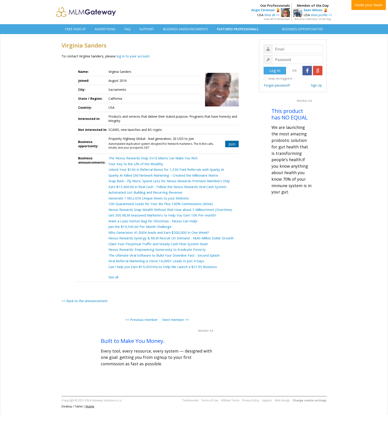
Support (267, 400)
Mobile (90, 406)
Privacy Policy (250, 400)
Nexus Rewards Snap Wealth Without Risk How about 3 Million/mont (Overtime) (170, 209)
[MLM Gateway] (86, 15)
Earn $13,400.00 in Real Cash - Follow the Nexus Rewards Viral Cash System (167, 186)
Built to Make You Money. (133, 340)
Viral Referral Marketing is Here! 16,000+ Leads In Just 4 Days (156, 261)
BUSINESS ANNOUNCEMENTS (185, 29)
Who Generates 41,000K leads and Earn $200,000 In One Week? (158, 232)
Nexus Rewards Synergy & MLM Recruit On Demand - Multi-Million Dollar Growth (171, 238)
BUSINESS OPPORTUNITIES (302, 29)
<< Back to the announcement (85, 301)
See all (113, 277)
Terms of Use (209, 400)
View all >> (272, 15)
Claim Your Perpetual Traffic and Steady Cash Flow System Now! (158, 244)
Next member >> (175, 319)
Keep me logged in (280, 78)
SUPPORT (146, 29)
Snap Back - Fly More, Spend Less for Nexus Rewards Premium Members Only (169, 181)
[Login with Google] (317, 70)
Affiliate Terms (230, 400)
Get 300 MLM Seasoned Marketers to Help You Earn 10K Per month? (162, 215)
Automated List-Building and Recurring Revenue (145, 192)
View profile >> (321, 15)
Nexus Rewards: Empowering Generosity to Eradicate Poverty (157, 249)
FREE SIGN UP (75, 29)
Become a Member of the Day (313, 19)
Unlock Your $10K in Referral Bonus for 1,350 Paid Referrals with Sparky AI (166, 169)
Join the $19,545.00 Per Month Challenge (140, 226)
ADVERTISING (105, 29)
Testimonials (190, 400)
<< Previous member (141, 319)
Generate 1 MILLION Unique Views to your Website (148, 198)
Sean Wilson (313, 10)
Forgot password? (277, 85)
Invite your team (368, 4)
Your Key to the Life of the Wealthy (135, 164)
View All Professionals (277, 19)
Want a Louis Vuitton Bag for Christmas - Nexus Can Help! (152, 221)
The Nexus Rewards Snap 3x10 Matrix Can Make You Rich (153, 158)
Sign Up (316, 85)
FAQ (127, 29)
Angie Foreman (263, 10)
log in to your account (133, 56)
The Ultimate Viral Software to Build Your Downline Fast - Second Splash (164, 255)
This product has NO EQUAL (289, 114)
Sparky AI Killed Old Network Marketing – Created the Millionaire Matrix (163, 175)
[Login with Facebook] (307, 70)
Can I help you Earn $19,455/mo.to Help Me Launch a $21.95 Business (162, 266)
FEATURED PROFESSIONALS (237, 29)
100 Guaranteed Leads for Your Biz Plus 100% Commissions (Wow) (160, 203)
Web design (282, 400)
